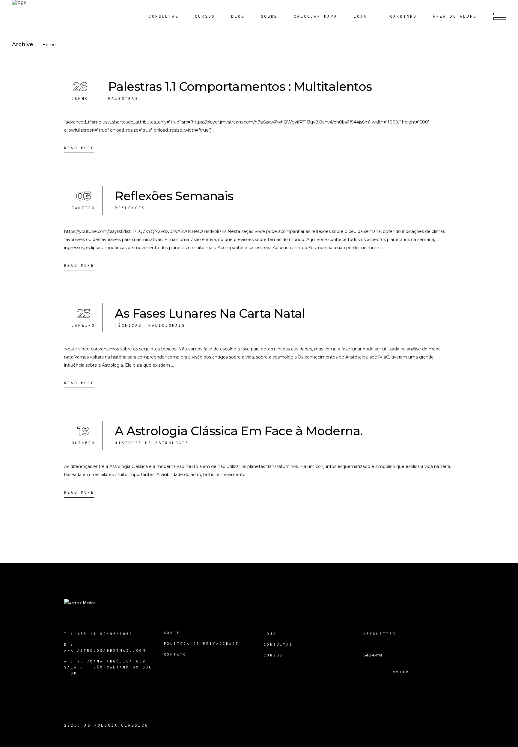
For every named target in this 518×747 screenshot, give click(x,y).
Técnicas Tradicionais (150, 325)
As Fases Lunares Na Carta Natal (210, 313)
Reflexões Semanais (174, 196)
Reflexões (130, 208)
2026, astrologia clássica (106, 725)
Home (49, 44)
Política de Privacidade (201, 643)
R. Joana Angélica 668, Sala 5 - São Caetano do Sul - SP (108, 667)
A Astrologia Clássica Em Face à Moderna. (238, 431)
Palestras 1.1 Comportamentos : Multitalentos (240, 86)
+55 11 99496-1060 (105, 633)
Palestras (123, 98)
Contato (175, 654)
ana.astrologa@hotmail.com (105, 650)
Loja (270, 633)
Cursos (273, 655)
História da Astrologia (152, 443)
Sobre (172, 633)
